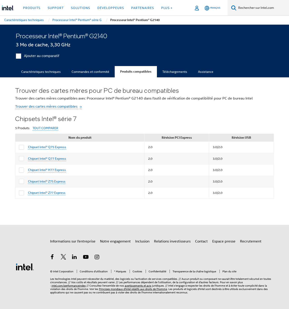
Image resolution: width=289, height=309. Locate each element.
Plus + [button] (166, 8)
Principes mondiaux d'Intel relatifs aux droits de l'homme (133, 289)
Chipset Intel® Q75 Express (47, 147)
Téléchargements (174, 72)
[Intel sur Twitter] (63, 258)
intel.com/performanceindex (68, 285)
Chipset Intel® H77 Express (47, 170)
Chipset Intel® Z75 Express (46, 181)
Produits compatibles (135, 71)
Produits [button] (31, 8)
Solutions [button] (80, 8)
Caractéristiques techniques (41, 72)
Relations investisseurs (172, 241)
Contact (201, 241)
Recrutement (250, 241)
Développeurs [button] (110, 8)
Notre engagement (115, 241)
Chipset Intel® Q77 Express (47, 159)
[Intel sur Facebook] (52, 258)
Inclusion (142, 241)
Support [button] (56, 8)
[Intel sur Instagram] (97, 258)
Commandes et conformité (90, 72)
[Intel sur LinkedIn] (74, 258)
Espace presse (223, 241)
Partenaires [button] (142, 8)
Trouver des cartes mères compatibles (46, 106)
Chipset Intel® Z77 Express (46, 193)
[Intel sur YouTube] (86, 258)
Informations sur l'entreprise (73, 241)
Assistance (205, 72)
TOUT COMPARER (45, 128)
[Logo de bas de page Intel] (25, 266)
